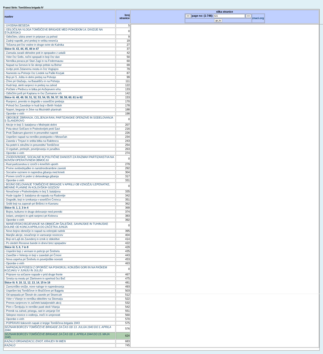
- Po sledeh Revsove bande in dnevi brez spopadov (35, 243)
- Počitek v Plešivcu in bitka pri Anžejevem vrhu (33, 89)
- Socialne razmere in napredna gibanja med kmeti (35, 172)
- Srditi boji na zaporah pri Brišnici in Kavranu (31, 203)
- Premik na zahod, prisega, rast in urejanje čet (32, 310)
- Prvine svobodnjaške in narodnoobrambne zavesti (35, 168)
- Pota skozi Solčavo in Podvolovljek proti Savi (32, 128)
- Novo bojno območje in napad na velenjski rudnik (35, 231)
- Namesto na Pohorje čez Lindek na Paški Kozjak (34, 73)
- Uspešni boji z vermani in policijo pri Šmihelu (32, 251)
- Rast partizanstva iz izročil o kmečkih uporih (31, 164)
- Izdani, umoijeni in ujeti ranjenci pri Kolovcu (31, 215)
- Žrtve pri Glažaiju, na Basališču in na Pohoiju (32, 81)
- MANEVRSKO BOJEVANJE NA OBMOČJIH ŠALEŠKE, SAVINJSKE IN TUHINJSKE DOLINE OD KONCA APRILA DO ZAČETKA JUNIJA (56, 225)
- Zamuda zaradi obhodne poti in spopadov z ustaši (35, 52)
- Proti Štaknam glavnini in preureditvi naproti (31, 132)
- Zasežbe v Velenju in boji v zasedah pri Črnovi (33, 255)
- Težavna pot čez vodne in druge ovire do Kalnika (34, 44)
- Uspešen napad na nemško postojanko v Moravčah (36, 136)
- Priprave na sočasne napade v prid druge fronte (34, 274)
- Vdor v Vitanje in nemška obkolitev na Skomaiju (34, 298)
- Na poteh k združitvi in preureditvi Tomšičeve (32, 145)
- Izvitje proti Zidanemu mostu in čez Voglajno (32, 69)
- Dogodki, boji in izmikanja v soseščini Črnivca (33, 199)
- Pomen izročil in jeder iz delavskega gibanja (32, 176)
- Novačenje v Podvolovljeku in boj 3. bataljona (33, 191)
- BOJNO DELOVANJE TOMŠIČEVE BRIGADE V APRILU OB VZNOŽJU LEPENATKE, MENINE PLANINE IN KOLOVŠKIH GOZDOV (57, 186)
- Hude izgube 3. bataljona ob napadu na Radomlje (35, 195)
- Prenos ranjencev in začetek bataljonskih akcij (33, 302)
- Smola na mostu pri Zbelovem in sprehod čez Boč (35, 278)
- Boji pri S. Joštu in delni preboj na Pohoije (30, 77)
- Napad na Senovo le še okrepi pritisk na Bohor (33, 65)
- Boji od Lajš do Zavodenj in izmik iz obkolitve (32, 239)
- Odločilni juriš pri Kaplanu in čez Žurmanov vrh (33, 93)
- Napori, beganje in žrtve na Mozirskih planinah (33, 109)
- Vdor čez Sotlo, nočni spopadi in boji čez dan (32, 56)
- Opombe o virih (14, 113)
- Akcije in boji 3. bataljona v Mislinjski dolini (31, 124)
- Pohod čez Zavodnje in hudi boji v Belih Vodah (33, 105)
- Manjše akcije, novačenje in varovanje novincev (34, 235)
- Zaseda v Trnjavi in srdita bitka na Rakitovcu (32, 140)
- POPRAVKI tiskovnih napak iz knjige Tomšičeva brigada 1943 (42, 323)
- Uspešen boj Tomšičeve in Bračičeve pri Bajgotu (34, 290)
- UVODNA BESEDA (17, 25)
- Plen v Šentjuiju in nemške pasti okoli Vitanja (32, 306)
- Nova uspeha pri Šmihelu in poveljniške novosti (34, 259)
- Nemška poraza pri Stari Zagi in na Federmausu (34, 61)
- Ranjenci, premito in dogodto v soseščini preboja (34, 101)
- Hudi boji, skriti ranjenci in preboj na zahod (31, 85)
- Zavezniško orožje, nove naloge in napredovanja (34, 286)
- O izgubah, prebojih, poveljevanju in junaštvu (32, 149)
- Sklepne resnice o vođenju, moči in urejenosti (32, 315)
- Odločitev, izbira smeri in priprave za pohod (31, 36)
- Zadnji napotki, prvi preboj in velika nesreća (31, 40)
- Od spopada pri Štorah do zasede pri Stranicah (33, 294)
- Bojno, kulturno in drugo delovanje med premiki (33, 211)
